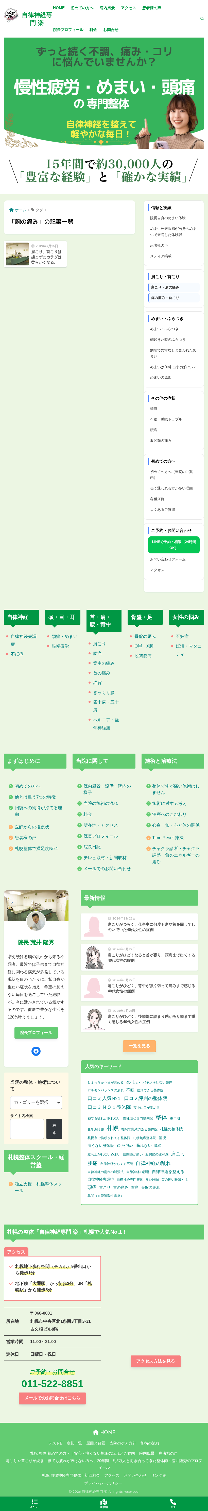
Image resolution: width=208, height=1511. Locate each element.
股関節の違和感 (156, 1154)
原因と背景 (95, 1443)
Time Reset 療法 (168, 837)
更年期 (175, 1118)
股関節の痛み (160, 440)
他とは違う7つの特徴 (35, 797)
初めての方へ (28, 786)
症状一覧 (74, 1443)
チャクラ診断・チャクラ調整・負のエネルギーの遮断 (176, 855)
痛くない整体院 (101, 1146)
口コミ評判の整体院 (145, 1098)
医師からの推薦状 (32, 827)
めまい (133, 1081)
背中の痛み (104, 663)
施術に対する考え (169, 803)
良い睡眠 (152, 1179)
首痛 (134, 1187)
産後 (162, 1138)
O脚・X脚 (143, 646)
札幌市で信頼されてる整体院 (109, 1138)
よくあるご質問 (162, 509)
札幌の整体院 (171, 1129)
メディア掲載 (160, 256)
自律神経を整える (168, 1171)
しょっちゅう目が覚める (106, 1082)
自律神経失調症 (101, 1179)
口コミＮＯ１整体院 (109, 1107)
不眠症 (17, 654)
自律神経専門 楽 (37, 18)
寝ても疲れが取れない (104, 1118)
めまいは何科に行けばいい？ (173, 367)
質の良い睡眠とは (174, 1179)
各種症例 (157, 499)
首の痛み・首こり (165, 298)
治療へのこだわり (169, 814)
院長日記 (92, 846)
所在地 (104, 1507)
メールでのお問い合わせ (107, 868)
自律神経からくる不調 (116, 1164)
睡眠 (157, 1146)
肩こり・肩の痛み (165, 287)
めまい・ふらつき (164, 329)
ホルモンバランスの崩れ (106, 1090)
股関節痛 (143, 656)
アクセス (157, 570)
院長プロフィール (100, 836)
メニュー (35, 1507)
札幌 (113, 1128)
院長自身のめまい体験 (168, 218)
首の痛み (101, 673)
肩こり (99, 643)
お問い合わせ (135, 1475)
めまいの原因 (160, 377)
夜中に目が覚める (146, 1108)
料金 (87, 814)
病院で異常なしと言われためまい (173, 353)
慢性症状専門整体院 (138, 1118)
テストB (55, 1443)
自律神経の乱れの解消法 (106, 1172)
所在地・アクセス (100, 825)
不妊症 (182, 636)
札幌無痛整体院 (144, 1138)
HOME (107, 1432)
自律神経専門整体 (130, 1179)
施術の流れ (150, 1443)
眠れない (144, 1145)
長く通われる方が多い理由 (171, 488)
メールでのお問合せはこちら (52, 1398)
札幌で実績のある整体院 (139, 1129)
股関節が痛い (133, 1154)
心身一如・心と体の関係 (176, 825)
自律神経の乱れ (153, 1163)
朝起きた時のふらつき (168, 339)
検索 (54, 1128)
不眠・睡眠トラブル (166, 419)
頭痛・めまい (65, 636)
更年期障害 (96, 1129)
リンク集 (158, 1475)
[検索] (199, 19)
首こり (105, 1187)
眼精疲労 (60, 646)
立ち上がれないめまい (104, 1154)
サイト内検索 (21, 1115)
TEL (173, 1507)
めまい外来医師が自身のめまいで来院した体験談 (173, 232)
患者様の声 (159, 245)
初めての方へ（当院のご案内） (171, 475)
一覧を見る (139, 1045)
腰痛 (153, 430)
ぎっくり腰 (104, 692)
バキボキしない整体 (157, 1082)
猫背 (97, 682)
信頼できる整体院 (150, 1090)
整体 (161, 1117)
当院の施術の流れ (100, 803)
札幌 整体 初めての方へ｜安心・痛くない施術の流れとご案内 (82, 1453)
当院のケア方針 (123, 1443)
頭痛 (153, 408)
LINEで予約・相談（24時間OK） (174, 545)
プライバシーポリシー (103, 1483)
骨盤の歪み (145, 636)
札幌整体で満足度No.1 (36, 848)
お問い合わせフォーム (168, 559)
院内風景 (146, 1453)
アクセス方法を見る (155, 1361)
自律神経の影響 (137, 1172)
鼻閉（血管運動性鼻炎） (106, 1196)
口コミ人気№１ (105, 1098)
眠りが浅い (125, 1146)
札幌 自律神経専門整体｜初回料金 (71, 1475)
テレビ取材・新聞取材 (105, 857)
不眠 (130, 1090)
